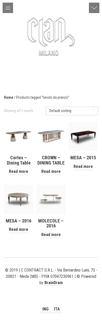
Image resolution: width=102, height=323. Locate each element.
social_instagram (58, 289)
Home (8, 97)
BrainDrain (53, 282)
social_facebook (51, 289)
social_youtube (43, 289)
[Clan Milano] (51, 35)
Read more (18, 171)
